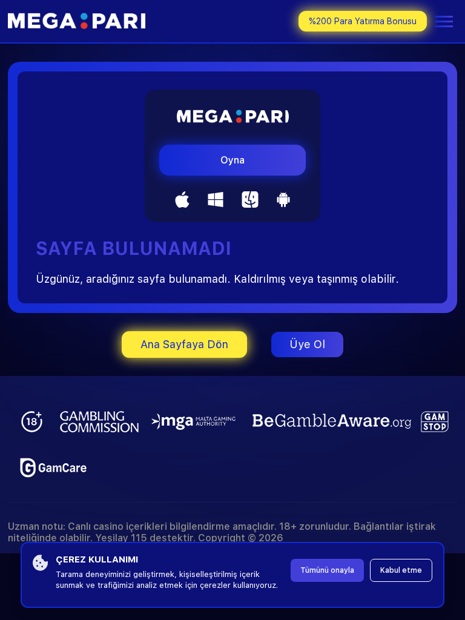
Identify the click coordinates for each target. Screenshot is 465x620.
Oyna (232, 160)
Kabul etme (401, 570)
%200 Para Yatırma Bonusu (363, 21)
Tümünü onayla (327, 570)
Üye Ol (307, 344)
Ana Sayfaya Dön (184, 344)
